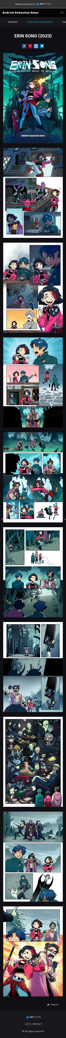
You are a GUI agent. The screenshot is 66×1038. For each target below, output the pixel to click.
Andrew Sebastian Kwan (20, 12)
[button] (53, 1004)
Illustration (13, 22)
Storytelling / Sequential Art (40, 22)
